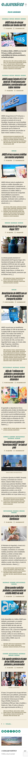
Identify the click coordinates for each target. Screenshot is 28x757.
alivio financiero (6, 206)
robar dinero (10, 574)
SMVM (13, 144)
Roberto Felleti (22, 501)
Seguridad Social (16, 429)
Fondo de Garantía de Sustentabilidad (15, 62)
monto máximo (10, 210)
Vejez (19, 715)
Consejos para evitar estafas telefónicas (14, 517)
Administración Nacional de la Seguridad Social (12, 136)
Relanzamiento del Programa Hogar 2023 (14, 228)
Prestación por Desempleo (8, 357)
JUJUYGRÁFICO (11, 751)
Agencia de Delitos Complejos (8, 568)
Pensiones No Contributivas (13, 356)
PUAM (4, 142)
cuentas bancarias (17, 569)
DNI (10, 428)
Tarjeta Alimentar (14, 502)
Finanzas (24, 208)
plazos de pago (14, 211)
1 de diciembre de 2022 (21, 302)
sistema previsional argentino (13, 67)
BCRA (12, 61)
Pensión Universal (18, 645)
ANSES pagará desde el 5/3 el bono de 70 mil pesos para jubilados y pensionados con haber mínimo (14, 83)
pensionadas (23, 354)
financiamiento (19, 208)
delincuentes (10, 571)
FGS (7, 62)
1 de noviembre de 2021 (19, 522)
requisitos (5, 213)
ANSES (4, 61)
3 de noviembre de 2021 (19, 450)
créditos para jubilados (18, 61)
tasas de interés (14, 214)
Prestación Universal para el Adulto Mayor (18, 141)
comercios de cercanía (14, 499)
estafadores (15, 571)
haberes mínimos (17, 711)
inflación (13, 428)
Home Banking (6, 572)
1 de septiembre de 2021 (19, 596)
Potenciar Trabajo (22, 356)
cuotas (9, 645)
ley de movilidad (10, 139)
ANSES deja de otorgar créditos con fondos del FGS (14, 24)
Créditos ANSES (13, 208)
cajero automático (10, 569)
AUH (25, 137)
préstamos (19, 211)
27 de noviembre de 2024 (19, 28)
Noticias (11, 18)
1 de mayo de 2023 (19, 232)
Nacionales (5, 18)
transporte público (15, 360)
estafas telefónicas (21, 571)
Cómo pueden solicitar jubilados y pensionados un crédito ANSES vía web (14, 590)
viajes (21, 360)
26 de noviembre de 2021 (21, 382)
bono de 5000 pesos (9, 711)
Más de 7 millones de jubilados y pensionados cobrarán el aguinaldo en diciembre (14, 375)
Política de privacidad (8, 754)
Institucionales (7, 367)
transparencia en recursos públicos (14, 68)
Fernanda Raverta (13, 279)
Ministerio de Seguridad (17, 572)
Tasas (24, 646)
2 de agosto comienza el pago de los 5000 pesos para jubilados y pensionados (14, 661)
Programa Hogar (22, 281)
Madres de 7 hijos (10, 712)
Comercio (6, 436)
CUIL (6, 645)
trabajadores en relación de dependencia (11, 216)
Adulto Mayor (5, 643)
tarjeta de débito (21, 502)
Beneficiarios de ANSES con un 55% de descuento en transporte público (14, 295)
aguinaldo (5, 428)
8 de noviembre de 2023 (19, 160)
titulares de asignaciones (8, 504)
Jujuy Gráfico (9, 28)
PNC (9, 141)
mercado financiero (11, 64)
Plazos (10, 211)
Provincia (16, 510)
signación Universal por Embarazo (19, 574)
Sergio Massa (15, 282)
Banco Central (8, 61)
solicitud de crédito (7, 214)
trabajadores (21, 214)
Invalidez (22, 711)
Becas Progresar (8, 351)
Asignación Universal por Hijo (18, 137)
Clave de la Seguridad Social (16, 643)
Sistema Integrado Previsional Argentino (16, 213)
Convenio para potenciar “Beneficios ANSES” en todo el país (14, 444)
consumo (5, 208)
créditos (8, 208)
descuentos (21, 499)
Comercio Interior (6, 499)
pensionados (9, 65)
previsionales (5, 715)
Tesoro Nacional (14, 715)
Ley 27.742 (5, 64)
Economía (12, 436)
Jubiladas (13, 351)
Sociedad (23, 18)
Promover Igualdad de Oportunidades (15, 359)
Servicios (17, 18)
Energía (8, 279)
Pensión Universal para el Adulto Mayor (13, 354)
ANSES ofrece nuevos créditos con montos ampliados (14, 156)
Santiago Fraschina (6, 502)
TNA (18, 214)
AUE (4, 569)
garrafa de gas (20, 279)
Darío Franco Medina (10, 302)
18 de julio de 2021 (19, 667)
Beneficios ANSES (22, 498)
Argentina (14, 206)
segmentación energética (8, 282)
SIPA (13, 65)
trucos (4, 575)
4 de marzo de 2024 (19, 90)
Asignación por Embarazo (8, 137)
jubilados (24, 62)
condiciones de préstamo (21, 206)
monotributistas (10, 281)
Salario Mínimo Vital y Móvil (11, 142)
